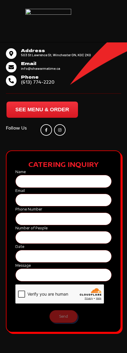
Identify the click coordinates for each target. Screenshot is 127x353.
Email (28, 63)
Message (23, 265)
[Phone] (11, 80)
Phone (30, 77)
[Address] (11, 53)
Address (33, 50)
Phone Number (28, 209)
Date (19, 246)
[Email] (11, 67)
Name (20, 172)
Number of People (31, 228)
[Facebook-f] (46, 130)
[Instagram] (60, 130)
